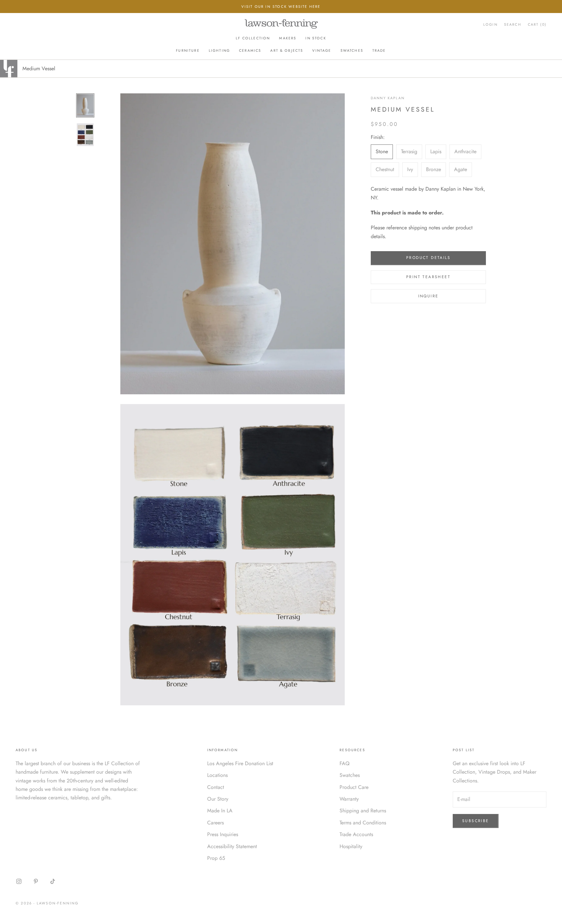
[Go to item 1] (85, 105)
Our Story (217, 799)
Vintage (321, 50)
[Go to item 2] (85, 135)
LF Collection (253, 38)
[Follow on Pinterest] (36, 881)
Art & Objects (286, 50)
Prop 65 (216, 858)
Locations (217, 775)
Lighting (219, 50)
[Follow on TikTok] (52, 881)
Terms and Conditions (363, 822)
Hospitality (351, 846)
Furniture (187, 50)
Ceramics (250, 50)
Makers (287, 38)
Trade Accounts (356, 834)
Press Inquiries (222, 834)
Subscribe (475, 821)
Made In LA (220, 810)
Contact (215, 787)
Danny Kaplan (388, 98)
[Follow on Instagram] (19, 881)
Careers (215, 822)
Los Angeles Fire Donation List (240, 763)
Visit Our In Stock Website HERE (280, 6)
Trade (379, 50)
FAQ (345, 763)
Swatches (352, 50)
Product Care (354, 787)
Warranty (349, 799)
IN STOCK (315, 38)
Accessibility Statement (232, 846)
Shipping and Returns (363, 810)
